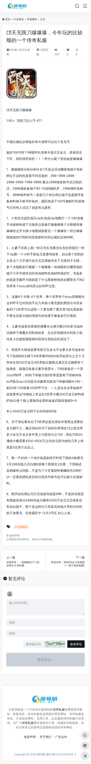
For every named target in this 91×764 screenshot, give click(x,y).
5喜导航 (40, 754)
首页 (7, 19)
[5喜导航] (17, 6)
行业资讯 (19, 19)
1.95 (9, 121)
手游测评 (32, 19)
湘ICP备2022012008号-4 (61, 754)
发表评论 (76, 644)
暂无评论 (16, 578)
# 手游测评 (21, 527)
